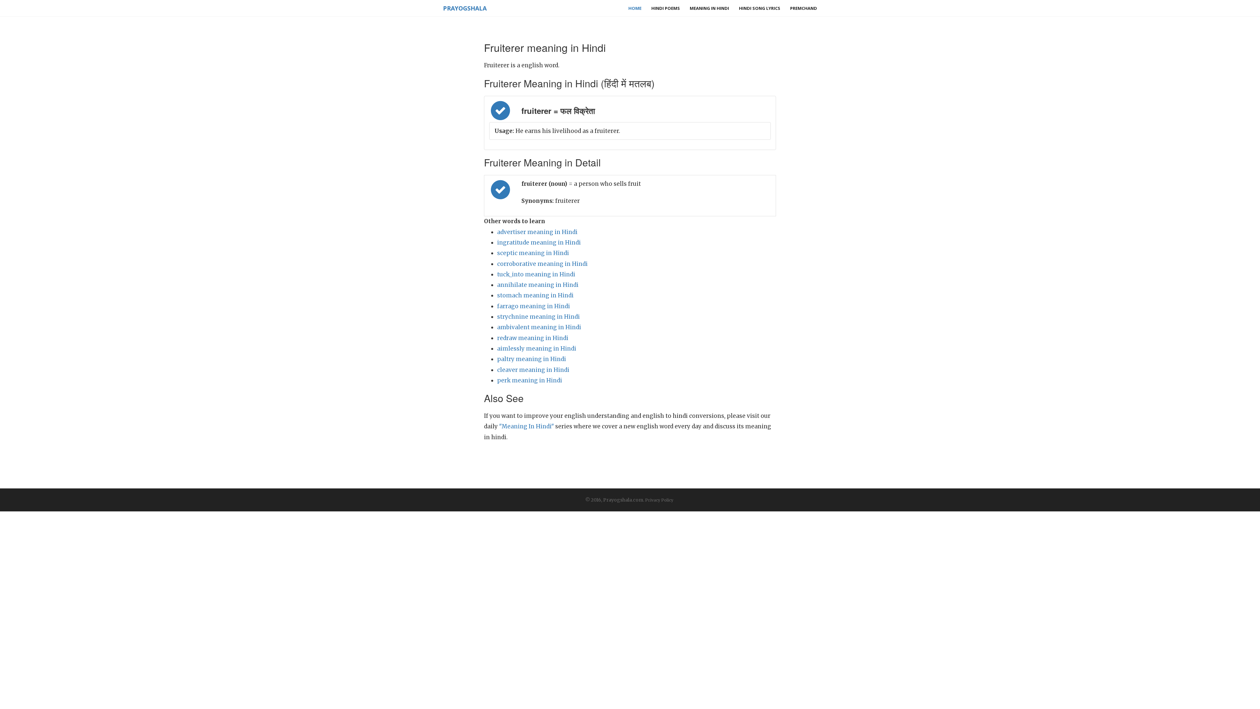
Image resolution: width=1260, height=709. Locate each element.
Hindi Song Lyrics (759, 8)
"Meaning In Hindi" (526, 426)
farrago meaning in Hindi (533, 306)
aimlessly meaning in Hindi (536, 348)
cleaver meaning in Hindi (533, 370)
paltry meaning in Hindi (531, 359)
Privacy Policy (659, 500)
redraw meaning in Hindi (532, 338)
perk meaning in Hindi (529, 380)
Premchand (803, 8)
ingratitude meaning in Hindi (539, 242)
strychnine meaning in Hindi (538, 316)
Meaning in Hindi (709, 8)
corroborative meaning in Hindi (542, 264)
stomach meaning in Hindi (535, 295)
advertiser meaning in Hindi (537, 232)
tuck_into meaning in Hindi (536, 274)
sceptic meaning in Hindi (533, 253)
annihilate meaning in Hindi (537, 285)
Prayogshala (465, 8)
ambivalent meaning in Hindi (539, 327)
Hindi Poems (665, 8)
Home (634, 8)
